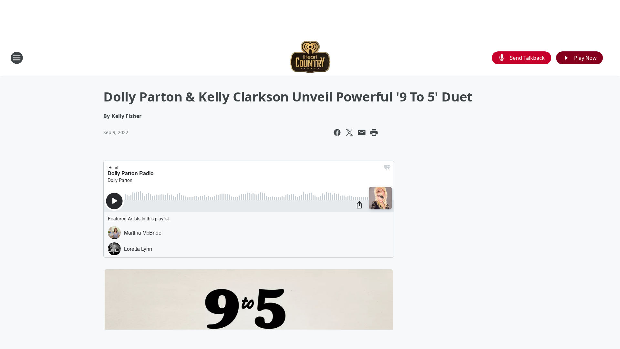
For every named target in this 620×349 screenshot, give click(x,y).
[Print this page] (373, 132)
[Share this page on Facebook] (337, 132)
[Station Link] (310, 58)
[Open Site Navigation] (16, 57)
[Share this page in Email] (361, 132)
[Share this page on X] (349, 132)
